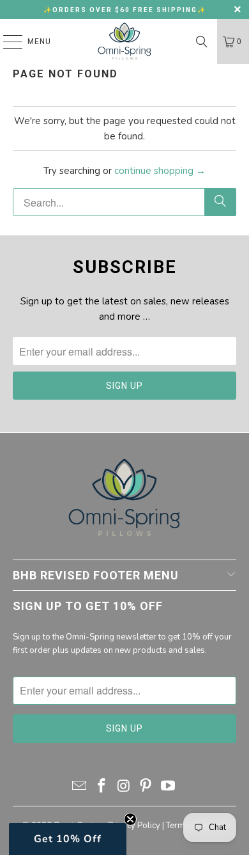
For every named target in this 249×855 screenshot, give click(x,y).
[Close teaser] (130, 819)
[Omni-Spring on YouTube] (168, 787)
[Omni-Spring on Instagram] (123, 787)
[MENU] (6, 41)
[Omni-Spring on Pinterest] (146, 787)
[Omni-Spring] (125, 41)
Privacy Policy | (137, 825)
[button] (67, 839)
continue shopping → (160, 170)
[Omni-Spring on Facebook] (101, 787)
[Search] (202, 41)
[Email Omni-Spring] (79, 787)
